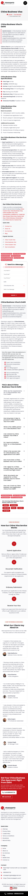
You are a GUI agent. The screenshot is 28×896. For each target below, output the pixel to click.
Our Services (17, 14)
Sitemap (5, 829)
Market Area (6, 857)
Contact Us (8, 226)
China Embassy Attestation (14, 218)
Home (10, 14)
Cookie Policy (6, 833)
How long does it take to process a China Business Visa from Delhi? (12, 419)
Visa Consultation (10, 213)
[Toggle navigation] (25, 3)
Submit (13, 295)
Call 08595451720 (9, 792)
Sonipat (21, 508)
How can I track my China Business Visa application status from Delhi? (12, 487)
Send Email (7, 797)
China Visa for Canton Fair (13, 220)
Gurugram (6, 510)
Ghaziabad (14, 505)
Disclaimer (6, 838)
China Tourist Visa (10, 240)
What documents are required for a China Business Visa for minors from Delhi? (12, 477)
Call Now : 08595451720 (15, 894)
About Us (7, 229)
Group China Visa (11, 216)
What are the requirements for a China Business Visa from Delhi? (13, 392)
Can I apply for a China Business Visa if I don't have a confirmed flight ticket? (13, 468)
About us (5, 851)
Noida (13, 508)
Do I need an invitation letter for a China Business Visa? (12, 444)
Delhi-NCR (6, 508)
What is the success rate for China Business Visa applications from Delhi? (12, 452)
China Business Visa (16, 211)
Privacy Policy (7, 831)
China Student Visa (8, 213)
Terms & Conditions (8, 836)
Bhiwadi (6, 505)
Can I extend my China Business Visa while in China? (11, 435)
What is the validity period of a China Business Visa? (12, 427)
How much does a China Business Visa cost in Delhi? (13, 460)
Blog (6, 233)
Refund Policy (6, 840)
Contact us (6, 860)
